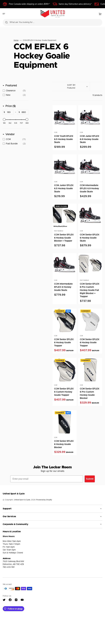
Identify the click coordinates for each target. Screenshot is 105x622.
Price (10, 106)
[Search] (6, 22)
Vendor (10, 134)
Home (16, 40)
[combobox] (52, 22)
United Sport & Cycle (22, 500)
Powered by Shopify (44, 500)
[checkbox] (15, 90)
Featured (11, 85)
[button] (4, 14)
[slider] (4, 119)
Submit (89, 479)
